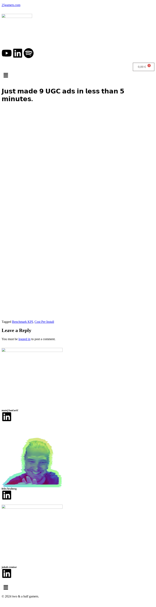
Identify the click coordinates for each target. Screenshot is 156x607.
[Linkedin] (18, 53)
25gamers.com (11, 5)
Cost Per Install (44, 321)
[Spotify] (29, 53)
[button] (78, 75)
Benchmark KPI (22, 321)
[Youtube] (7, 53)
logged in (24, 339)
